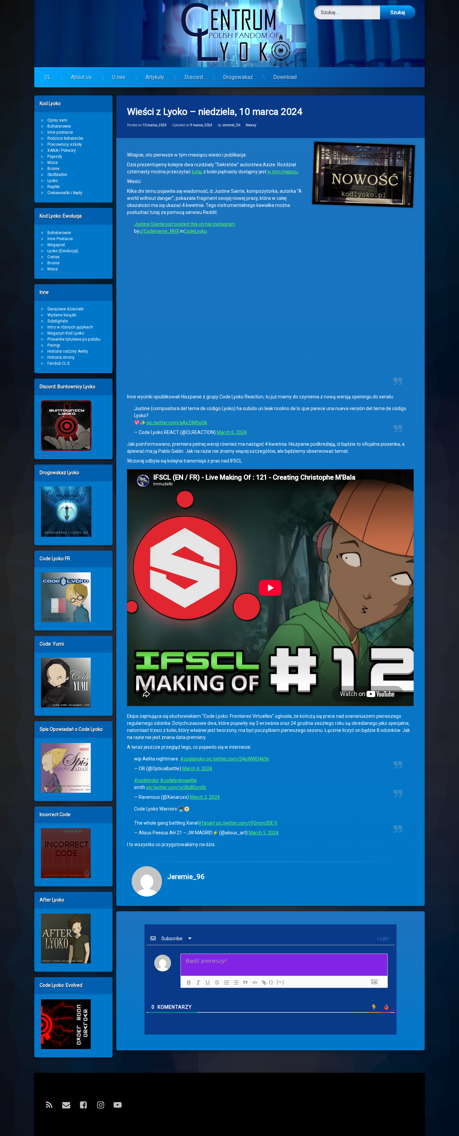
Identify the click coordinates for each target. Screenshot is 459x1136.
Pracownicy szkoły (64, 144)
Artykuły (154, 77)
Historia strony (61, 357)
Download (285, 77)
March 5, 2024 (264, 832)
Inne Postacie (60, 238)
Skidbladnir (57, 174)
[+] (280, 982)
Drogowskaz (238, 77)
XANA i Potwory (61, 150)
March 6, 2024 (232, 432)
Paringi (53, 345)
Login (382, 938)
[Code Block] (253, 982)
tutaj (196, 171)
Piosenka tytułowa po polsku (73, 339)
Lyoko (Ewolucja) (62, 251)
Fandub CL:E (58, 363)
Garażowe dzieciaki (65, 309)
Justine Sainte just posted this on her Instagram (184, 224)
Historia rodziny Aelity (67, 351)
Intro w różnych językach (70, 327)
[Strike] (215, 982)
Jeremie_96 (231, 125)
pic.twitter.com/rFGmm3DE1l (246, 823)
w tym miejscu (282, 171)
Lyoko (52, 180)
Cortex (53, 257)
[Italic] (196, 982)
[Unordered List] (234, 982)
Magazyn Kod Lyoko (65, 333)
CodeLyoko (195, 231)
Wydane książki (61, 315)
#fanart (206, 823)
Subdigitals (57, 321)
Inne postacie (60, 132)
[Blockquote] (243, 982)
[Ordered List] (225, 982)
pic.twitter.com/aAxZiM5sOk (177, 422)
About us (81, 77)
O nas (118, 77)
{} (271, 982)
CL (47, 77)
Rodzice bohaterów (65, 138)
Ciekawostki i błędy (64, 192)
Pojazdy (54, 156)
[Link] (262, 982)
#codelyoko (192, 758)
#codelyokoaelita (178, 780)
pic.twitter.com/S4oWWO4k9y (237, 758)
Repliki (53, 186)
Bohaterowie (59, 126)
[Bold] (187, 982)
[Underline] (206, 982)
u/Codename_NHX (159, 231)
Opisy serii (57, 120)
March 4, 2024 (197, 768)
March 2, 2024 (205, 797)
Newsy (251, 125)
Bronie (53, 168)
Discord (193, 77)
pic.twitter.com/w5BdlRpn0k (176, 787)
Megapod (56, 245)
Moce (52, 162)
